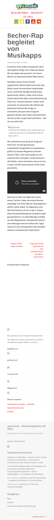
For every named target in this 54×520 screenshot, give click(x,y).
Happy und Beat (17, 244)
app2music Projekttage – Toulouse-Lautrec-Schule (27, 457)
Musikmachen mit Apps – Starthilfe (20, 404)
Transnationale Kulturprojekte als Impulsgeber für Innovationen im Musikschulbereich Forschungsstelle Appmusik (26, 469)
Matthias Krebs (38, 517)
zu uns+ (28, 16)
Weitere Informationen (16, 441)
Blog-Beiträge (19, 12)
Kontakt (10, 411)
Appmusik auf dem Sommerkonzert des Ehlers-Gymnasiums (36, 250)
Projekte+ (37, 12)
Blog (9, 498)
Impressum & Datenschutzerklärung (21, 506)
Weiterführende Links (15, 408)
